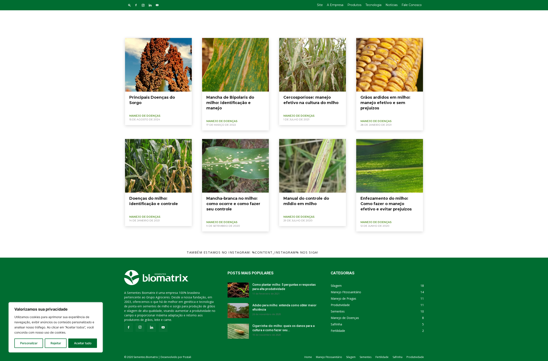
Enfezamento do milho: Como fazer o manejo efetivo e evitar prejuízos (386, 203)
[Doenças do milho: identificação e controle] (158, 166)
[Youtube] (157, 5)
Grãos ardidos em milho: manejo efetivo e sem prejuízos (385, 102)
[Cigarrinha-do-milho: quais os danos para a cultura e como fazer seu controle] (238, 331)
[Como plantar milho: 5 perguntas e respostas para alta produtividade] (238, 290)
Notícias (392, 5)
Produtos (354, 5)
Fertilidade (382, 357)
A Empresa (335, 5)
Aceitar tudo (82, 343)
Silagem (351, 357)
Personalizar (28, 343)
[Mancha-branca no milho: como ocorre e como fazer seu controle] (235, 166)
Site (320, 5)
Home (308, 357)
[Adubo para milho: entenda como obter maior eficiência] (238, 310)
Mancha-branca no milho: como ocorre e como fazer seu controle (233, 203)
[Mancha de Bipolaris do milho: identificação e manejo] (235, 65)
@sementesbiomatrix (340, 252)
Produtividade (415, 357)
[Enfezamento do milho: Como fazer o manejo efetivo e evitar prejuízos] (389, 166)
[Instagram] (143, 5)
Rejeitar (56, 343)
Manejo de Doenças (141, 32)
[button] (129, 5)
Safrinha (397, 357)
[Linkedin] (150, 5)
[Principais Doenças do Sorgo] (158, 65)
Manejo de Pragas (167, 32)
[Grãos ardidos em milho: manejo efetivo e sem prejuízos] (389, 65)
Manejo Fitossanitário (329, 357)
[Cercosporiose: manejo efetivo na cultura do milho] (312, 65)
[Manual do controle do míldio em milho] (312, 166)
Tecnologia (373, 5)
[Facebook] (136, 5)
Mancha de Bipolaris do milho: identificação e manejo (230, 102)
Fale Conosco (412, 5)
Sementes (365, 357)
